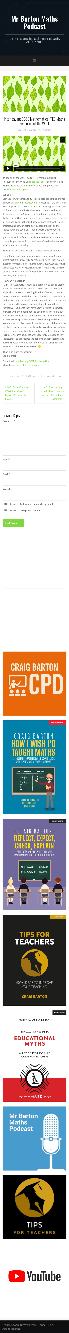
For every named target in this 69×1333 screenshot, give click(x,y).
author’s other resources (25, 365)
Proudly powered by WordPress (19, 1324)
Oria (49, 1324)
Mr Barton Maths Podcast (34, 22)
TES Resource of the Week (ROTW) (43, 376)
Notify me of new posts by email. (23, 510)
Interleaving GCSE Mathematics (32, 361)
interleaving (30, 202)
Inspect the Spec (35, 181)
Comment (9, 421)
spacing (15, 202)
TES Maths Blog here (18, 189)
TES (21, 376)
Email (6, 474)
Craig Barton (45, 130)
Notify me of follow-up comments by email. (29, 504)
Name (6, 459)
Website (7, 489)
